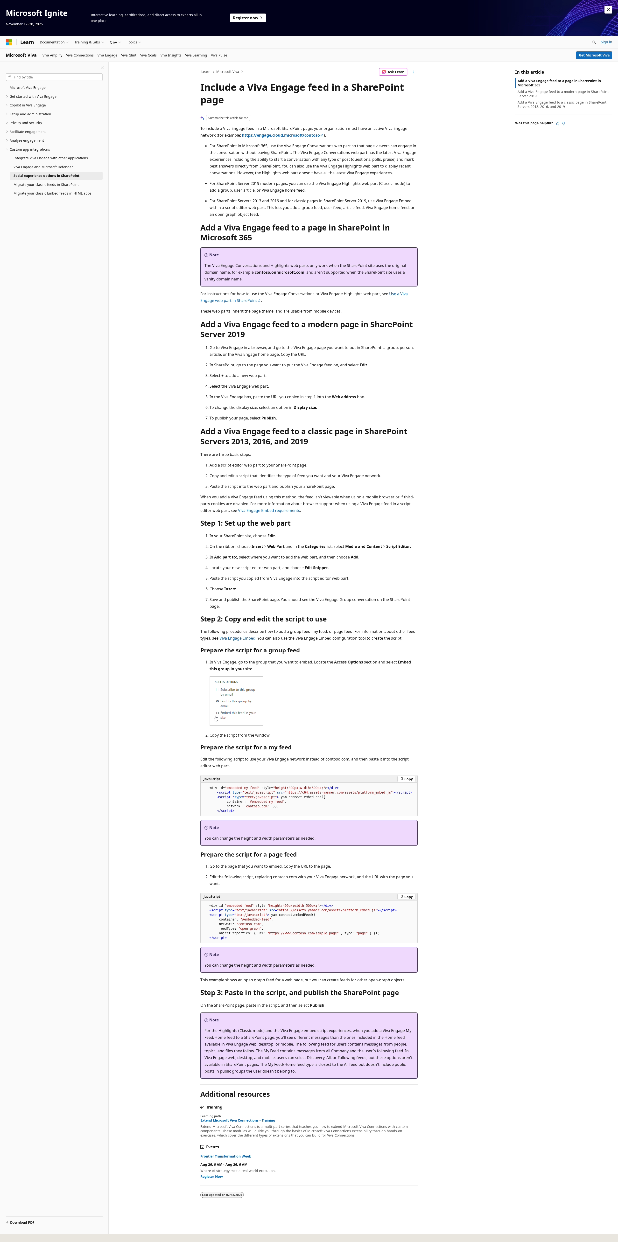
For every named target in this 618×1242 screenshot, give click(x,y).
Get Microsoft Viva (594, 55)
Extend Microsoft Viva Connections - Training (237, 1120)
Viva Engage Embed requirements (269, 510)
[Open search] (594, 42)
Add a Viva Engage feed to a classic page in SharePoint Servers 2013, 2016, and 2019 (562, 104)
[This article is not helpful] (563, 123)
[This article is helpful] (558, 123)
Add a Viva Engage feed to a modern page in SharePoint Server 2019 (563, 93)
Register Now (211, 1176)
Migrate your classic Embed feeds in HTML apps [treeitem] (52, 193)
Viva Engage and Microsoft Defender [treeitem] (43, 167)
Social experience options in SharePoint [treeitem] (46, 175)
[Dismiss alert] (608, 10)
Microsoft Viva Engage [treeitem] (28, 87)
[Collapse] (102, 67)
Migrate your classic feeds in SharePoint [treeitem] (46, 184)
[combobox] (54, 77)
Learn (206, 71)
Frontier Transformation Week (225, 1156)
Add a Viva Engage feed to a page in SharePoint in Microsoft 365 (559, 82)
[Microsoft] (9, 42)
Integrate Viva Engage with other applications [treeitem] (51, 158)
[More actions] (413, 72)
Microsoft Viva (227, 71)
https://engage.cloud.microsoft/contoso (281, 135)
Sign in (606, 42)
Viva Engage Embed (237, 638)
